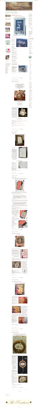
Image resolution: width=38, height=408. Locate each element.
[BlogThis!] (20, 173)
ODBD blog (15, 116)
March (30, 77)
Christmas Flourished (17, 122)
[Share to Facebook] (21, 173)
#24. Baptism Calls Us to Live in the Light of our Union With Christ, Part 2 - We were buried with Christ (31, 21)
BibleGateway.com (30, 36)
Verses (18, 122)
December (30, 64)
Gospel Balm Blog (30, 43)
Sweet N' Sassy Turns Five (16, 281)
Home (19, 389)
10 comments (18, 229)
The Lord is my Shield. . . (16, 233)
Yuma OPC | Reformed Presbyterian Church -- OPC (31, 53)
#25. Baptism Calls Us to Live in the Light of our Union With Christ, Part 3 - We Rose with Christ (31, 18)
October (30, 72)
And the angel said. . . (16, 332)
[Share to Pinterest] (22, 173)
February (30, 78)
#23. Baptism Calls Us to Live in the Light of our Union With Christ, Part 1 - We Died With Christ (31, 23)
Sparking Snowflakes (20, 122)
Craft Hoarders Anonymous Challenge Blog (31, 91)
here (16, 198)
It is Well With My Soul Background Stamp (14, 374)
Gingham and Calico (30, 93)
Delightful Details (30, 92)
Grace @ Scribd (30, 44)
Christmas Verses (13, 166)
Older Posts (26, 389)
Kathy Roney (14, 367)
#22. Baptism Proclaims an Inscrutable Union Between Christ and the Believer (30, 25)
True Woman (30, 50)
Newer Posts (13, 389)
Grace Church (30, 45)
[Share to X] (21, 173)
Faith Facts (30, 42)
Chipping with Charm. (20, 121)
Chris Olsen (20, 118)
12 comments (18, 173)
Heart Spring (30, 94)
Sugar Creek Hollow (30, 106)
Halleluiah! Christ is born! (17, 15)
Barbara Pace (15, 368)
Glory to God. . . (15, 132)
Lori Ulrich (18, 118)
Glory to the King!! (15, 81)
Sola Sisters (30, 49)
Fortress (17, 270)
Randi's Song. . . (15, 177)
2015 (29, 61)
